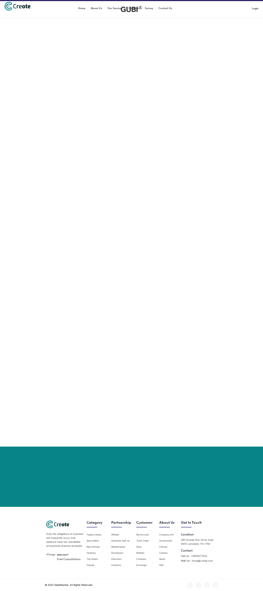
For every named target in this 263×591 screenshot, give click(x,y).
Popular (91, 565)
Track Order (142, 540)
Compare (141, 559)
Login (255, 8)
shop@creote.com (202, 560)
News (162, 559)
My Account (142, 534)
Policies (163, 546)
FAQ (161, 565)
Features (91, 552)
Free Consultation (69, 559)
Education (116, 559)
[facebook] (190, 585)
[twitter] (198, 585)
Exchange (141, 565)
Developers (117, 552)
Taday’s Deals (94, 534)
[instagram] (215, 585)
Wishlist (140, 552)
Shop (139, 546)
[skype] (207, 585)
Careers (163, 552)
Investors (116, 565)
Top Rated (92, 559)
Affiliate (115, 534)
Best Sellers (93, 540)
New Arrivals (93, 546)
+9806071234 (199, 556)
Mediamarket (118, 546)
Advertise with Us (120, 540)
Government (165, 540)
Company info (166, 534)
